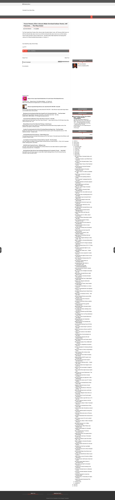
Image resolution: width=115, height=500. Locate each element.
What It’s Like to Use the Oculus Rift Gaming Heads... (82, 231)
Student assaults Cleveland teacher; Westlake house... (82, 210)
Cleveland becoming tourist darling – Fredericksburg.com (36, 134)
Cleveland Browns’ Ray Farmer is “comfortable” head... (82, 264)
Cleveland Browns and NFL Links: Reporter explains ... (82, 233)
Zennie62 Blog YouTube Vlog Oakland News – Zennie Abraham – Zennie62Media (82, 117)
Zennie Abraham (82, 64)
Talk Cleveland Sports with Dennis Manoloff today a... (82, 185)
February (77, 481)
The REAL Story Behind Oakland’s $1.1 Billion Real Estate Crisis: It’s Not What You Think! (82, 120)
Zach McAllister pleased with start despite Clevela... (82, 337)
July (76, 149)
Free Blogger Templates (64, 498)
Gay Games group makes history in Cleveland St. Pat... (82, 462)
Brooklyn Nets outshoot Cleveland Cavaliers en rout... (82, 170)
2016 (75, 142)
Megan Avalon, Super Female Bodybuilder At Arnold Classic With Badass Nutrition (46, 98)
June (76, 150)
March (76, 155)
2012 (75, 485)
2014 (75, 145)
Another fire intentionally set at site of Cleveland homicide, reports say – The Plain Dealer (43, 129)
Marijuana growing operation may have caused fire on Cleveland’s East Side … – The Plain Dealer (44, 113)
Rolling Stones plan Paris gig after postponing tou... (82, 304)
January (76, 483)
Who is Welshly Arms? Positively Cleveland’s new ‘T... (82, 431)
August (76, 148)
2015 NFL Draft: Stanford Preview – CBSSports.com (34, 145)
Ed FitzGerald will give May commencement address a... (81, 266)
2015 (75, 143)
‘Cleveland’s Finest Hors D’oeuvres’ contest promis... (82, 299)
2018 (75, 141)
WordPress (33, 50)
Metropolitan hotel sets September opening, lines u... (82, 319)
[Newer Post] (0, 250)
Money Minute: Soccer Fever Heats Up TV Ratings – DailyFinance (37, 124)
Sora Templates (54, 498)
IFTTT (25, 47)
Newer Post (24, 57)
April (76, 153)
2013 (75, 484)
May (76, 152)
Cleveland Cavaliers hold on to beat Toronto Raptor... (82, 225)
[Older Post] (114, 250)
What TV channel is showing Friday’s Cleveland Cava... (82, 190)
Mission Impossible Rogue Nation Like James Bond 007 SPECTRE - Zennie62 (44, 106)
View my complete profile (83, 65)
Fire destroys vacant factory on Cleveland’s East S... (81, 261)
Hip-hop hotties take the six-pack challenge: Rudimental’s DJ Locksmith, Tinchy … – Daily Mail (44, 150)
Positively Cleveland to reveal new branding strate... (82, 475)
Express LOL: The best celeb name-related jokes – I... (82, 281)
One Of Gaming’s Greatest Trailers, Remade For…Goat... (82, 220)
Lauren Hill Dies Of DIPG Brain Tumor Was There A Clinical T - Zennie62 (38, 118)
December (77, 146)
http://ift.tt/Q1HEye (34, 43)
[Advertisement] (71, 10)
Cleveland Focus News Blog (28, 10)
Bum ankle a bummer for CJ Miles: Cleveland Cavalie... (82, 424)
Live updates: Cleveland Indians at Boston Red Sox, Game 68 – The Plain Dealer (40, 139)
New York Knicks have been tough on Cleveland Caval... (82, 360)
